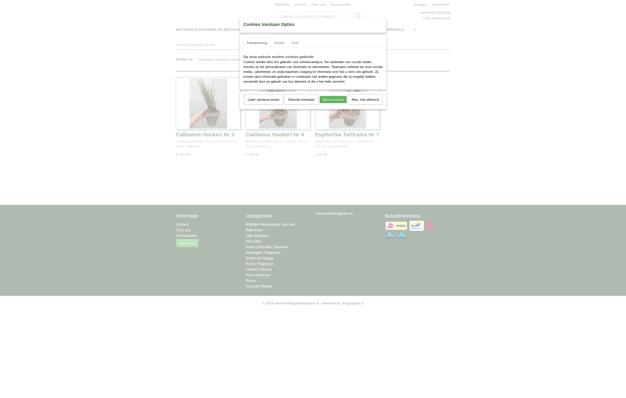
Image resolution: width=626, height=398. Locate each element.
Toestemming (256, 43)
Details (279, 43)
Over (295, 43)
